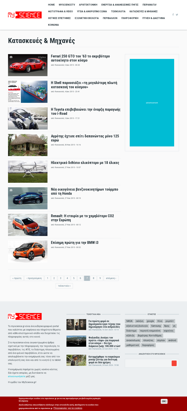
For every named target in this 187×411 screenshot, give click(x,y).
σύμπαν (161, 340)
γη (174, 326)
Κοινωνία (53, 24)
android (172, 340)
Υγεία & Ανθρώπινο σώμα (92, 11)
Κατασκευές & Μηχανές (144, 11)
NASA (129, 321)
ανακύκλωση (133, 340)
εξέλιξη (130, 335)
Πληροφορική (129, 18)
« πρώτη (16, 278)
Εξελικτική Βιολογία (87, 18)
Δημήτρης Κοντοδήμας (150, 335)
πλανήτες (148, 340)
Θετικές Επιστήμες (59, 18)
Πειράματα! (149, 4)
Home (51, 4)
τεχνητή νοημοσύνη (150, 330)
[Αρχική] (25, 14)
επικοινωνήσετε (16, 376)
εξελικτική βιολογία (137, 326)
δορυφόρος (148, 345)
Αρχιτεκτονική (88, 4)
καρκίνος (169, 330)
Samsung (156, 326)
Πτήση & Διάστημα (153, 18)
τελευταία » (64, 285)
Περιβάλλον (110, 18)
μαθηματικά (132, 345)
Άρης (166, 326)
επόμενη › (111, 278)
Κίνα (159, 321)
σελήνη (139, 321)
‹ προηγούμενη (34, 278)
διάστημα (131, 330)
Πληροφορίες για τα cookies (67, 408)
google (150, 321)
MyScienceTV (67, 4)
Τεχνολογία (118, 11)
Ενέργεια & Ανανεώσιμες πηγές (119, 4)
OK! (164, 401)
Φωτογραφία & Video (60, 11)
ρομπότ (170, 321)
